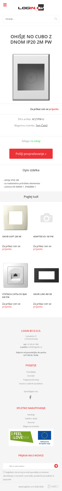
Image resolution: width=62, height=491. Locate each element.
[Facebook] (31, 398)
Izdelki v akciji (31, 418)
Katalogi (31, 414)
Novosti (31, 422)
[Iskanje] (56, 19)
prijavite (53, 109)
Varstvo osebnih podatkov (31, 383)
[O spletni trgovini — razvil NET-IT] (53, 486)
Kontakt (31, 375)
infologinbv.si (35, 347)
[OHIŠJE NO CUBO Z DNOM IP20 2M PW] (31, 77)
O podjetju (31, 371)
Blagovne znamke (31, 426)
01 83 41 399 (33, 344)
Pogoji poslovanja (31, 379)
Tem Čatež (42, 125)
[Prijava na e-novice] (56, 466)
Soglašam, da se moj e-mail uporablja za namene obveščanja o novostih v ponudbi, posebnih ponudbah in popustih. (28, 476)
